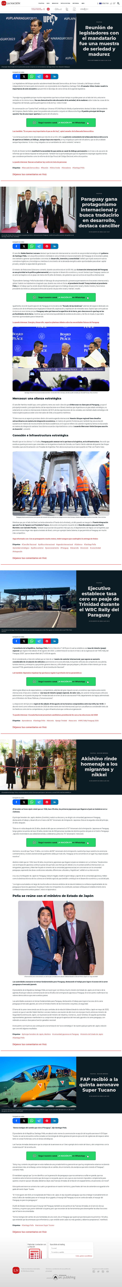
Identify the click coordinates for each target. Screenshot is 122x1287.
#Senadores (66, 168)
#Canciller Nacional (29, 544)
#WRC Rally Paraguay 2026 (88, 721)
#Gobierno (78, 544)
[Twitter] (98, 1271)
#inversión (84, 548)
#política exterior (37, 548)
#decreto (50, 721)
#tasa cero (73, 721)
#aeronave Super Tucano (44, 1225)
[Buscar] (118, 3)
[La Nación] (11, 3)
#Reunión (44, 168)
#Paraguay (64, 548)
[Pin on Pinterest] (47, 76)
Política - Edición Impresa (99, 753)
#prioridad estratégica (21, 548)
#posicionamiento (52, 548)
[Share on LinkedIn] (54, 76)
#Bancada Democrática (30, 168)
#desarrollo (74, 548)
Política (99, 22)
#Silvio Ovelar (55, 168)
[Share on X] (24, 76)
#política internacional (46, 544)
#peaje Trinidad (61, 721)
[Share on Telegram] (39, 76)
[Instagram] (102, 1271)
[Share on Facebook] (16, 76)
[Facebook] (93, 1271)
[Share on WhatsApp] (31, 76)
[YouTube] (107, 1271)
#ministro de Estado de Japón (91, 1034)
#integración (17, 551)
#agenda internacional (64, 544)
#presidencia (27, 721)
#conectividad (95, 548)
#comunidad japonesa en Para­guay (65, 1034)
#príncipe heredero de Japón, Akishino (36, 1034)
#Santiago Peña (78, 168)
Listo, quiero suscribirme (84, 1256)
